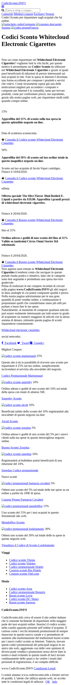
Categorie (7, 14)
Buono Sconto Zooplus (15, 447)
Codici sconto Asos (20, 588)
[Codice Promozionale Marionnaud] (19, 356)
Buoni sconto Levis (20, 595)
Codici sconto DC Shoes (24, 599)
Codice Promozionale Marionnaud (22, 375)
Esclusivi (39, 14)
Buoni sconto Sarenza (22, 602)
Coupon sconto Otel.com (24, 573)
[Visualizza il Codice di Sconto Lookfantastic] (23, 528)
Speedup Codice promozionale (20, 470)
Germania (29, 24)
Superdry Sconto (12, 398)
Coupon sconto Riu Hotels (25, 570)
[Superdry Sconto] (17, 382)
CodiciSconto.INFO (14, 3)
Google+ (38, 343)
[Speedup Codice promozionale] (16, 454)
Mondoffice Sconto (13, 522)
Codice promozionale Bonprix (27, 592)
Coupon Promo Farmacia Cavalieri (22, 499)
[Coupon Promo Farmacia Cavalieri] (26, 483)
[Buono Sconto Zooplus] (16, 427)
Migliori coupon (23, 14)
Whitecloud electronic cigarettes (21, 330)
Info (54, 681)
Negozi (49, 14)
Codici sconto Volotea (22, 563)
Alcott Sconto (10, 421)
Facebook (9, 343)
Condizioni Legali (44, 668)
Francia (34, 27)
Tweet (24, 343)
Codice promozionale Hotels (26, 566)
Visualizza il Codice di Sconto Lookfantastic (28, 545)
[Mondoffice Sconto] (22, 506)
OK (47, 681)
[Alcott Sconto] (15, 405)
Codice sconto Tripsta (22, 560)
